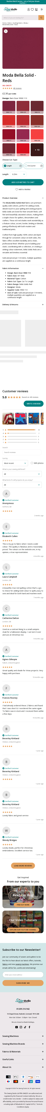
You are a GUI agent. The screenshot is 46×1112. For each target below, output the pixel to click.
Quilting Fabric (18, 23)
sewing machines (22, 964)
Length (9, 166)
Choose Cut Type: (10, 160)
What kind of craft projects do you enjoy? (17, 480)
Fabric (10, 23)
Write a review (33, 403)
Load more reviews (23, 866)
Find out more (23, 905)
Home (4, 23)
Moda (25, 23)
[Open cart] (36, 9)
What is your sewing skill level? (13, 469)
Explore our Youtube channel (23, 930)
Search (5, 447)
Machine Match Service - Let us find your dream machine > (23, 2)
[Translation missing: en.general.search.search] (41, 17)
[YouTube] (16, 1028)
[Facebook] (29, 1028)
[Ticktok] (25, 1028)
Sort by (5, 458)
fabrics (5, 964)
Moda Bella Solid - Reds (10, 24)
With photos (39, 463)
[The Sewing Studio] (10, 12)
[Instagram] (21, 1028)
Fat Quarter (32, 166)
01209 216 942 (23, 1009)
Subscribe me (23, 983)
